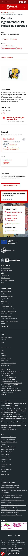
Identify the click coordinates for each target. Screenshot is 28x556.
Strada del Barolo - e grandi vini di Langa (11, 495)
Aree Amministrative (6, 270)
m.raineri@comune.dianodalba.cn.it (11, 148)
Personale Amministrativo (7, 280)
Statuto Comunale (5, 457)
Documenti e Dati (5, 275)
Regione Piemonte (5, 2)
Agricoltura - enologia (6, 337)
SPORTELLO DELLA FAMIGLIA (9, 507)
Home (2, 12)
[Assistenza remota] (15, 546)
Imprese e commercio (6, 314)
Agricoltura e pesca (6, 291)
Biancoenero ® (15, 550)
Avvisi (11, 12)
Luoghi (2, 353)
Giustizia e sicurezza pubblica (8, 311)
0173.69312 (6, 375)
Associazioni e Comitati (7, 365)
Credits (3, 467)
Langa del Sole (5, 492)
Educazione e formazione (7, 309)
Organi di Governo (5, 268)
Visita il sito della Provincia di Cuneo (10, 488)
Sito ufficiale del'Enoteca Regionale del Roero (12, 500)
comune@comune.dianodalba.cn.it (11, 149)
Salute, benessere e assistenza (9, 319)
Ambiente (3, 294)
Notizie (3, 335)
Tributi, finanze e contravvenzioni (9, 321)
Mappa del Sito (5, 474)
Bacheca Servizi (5, 454)
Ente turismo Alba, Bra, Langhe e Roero (11, 497)
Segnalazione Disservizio (7, 449)
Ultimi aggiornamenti (6, 469)
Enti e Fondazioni (5, 278)
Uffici (2, 273)
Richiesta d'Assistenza (6, 452)
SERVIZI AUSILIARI (8, 139)
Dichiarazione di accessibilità (8, 439)
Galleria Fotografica (6, 358)
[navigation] (3, 7)
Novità (6, 12)
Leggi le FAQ (4, 444)
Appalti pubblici (5, 299)
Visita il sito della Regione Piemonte (10, 485)
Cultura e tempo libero (6, 306)
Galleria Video (4, 360)
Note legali (4, 462)
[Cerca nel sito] (24, 7)
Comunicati (4, 339)
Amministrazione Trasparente (8, 437)
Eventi (2, 351)
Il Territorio (3, 355)
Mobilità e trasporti (6, 316)
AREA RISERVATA (14, 554)
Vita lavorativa (4, 326)
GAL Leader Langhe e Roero (8, 483)
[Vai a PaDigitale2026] (10, 260)
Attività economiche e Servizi (8, 363)
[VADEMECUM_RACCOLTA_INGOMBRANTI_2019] (4, 118)
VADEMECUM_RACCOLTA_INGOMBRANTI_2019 (15, 119)
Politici (2, 283)
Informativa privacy (6, 459)
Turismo (3, 324)
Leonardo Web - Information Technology (11, 515)
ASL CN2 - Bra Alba (6, 502)
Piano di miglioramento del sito (9, 442)
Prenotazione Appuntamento (8, 447)
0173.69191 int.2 (13, 145)
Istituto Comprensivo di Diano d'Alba (10, 512)
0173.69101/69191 (8, 374)
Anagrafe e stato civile (7, 296)
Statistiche (4, 472)
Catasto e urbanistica (6, 304)
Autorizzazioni (4, 301)
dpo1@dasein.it (8, 427)
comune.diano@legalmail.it (11, 381)
